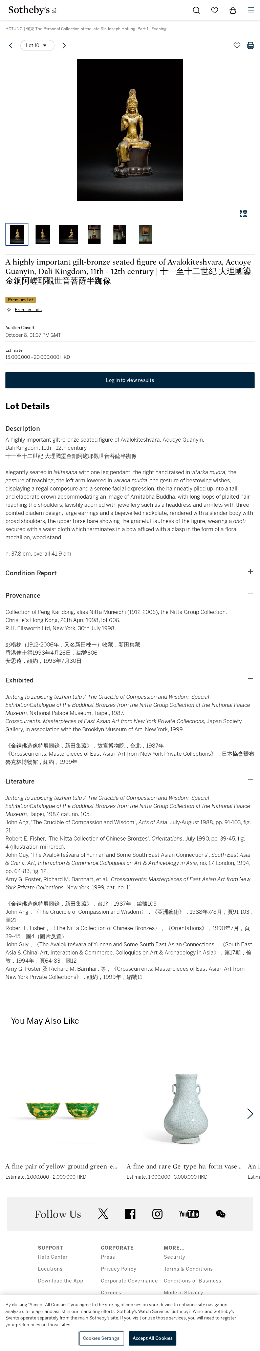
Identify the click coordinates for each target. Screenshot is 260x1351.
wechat (220, 1214)
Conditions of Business (192, 1281)
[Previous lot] (11, 45)
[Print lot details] (250, 45)
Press (108, 1257)
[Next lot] (64, 45)
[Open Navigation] (251, 10)
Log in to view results (130, 380)
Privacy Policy (118, 1269)
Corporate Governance (129, 1281)
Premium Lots (28, 309)
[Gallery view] (243, 213)
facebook (130, 1214)
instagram (157, 1214)
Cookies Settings (101, 1338)
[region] (130, 1323)
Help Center (53, 1257)
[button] (130, 130)
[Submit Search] (196, 10)
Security (174, 1257)
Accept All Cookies (153, 1338)
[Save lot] (237, 45)
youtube (189, 1214)
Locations (50, 1269)
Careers (111, 1293)
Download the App (60, 1281)
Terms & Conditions (188, 1269)
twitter (103, 1214)
